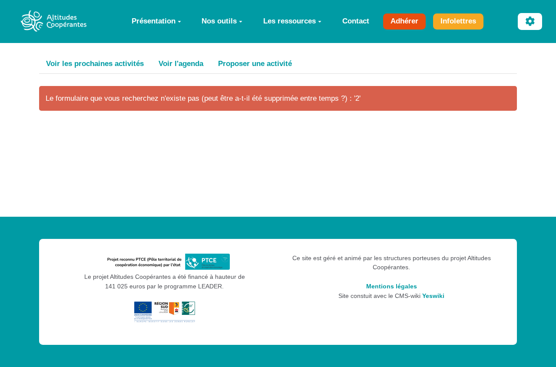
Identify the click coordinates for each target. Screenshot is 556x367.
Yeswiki (433, 296)
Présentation (153, 21)
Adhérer (404, 21)
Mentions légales (391, 286)
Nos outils (219, 21)
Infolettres (458, 21)
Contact (355, 21)
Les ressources (289, 21)
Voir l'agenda (181, 64)
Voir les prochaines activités (95, 64)
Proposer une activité (255, 64)
